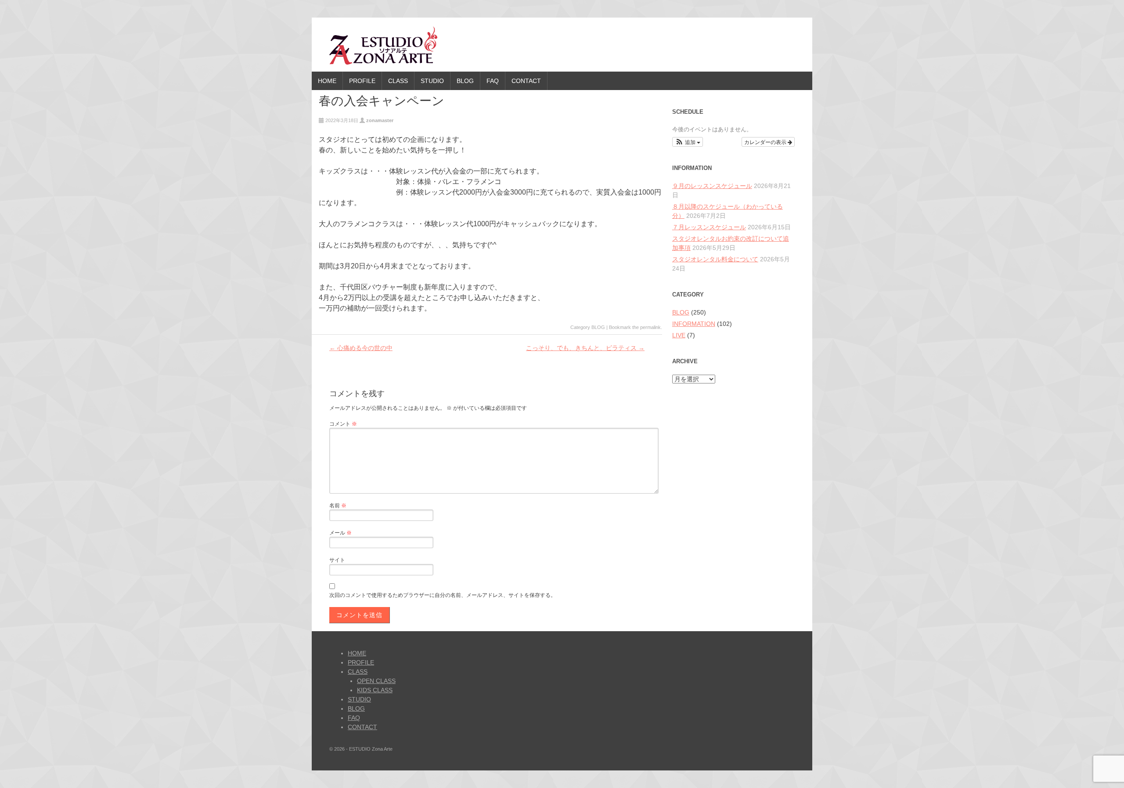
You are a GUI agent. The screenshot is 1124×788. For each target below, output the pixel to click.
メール (340, 533)
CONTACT (526, 80)
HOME (327, 80)
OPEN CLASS (376, 680)
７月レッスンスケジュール (709, 227)
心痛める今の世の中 (361, 347)
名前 (337, 505)
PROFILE (362, 80)
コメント (343, 424)
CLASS (398, 80)
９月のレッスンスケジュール (712, 185)
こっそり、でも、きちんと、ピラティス (585, 347)
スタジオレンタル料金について (715, 259)
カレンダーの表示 (766, 141)
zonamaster (379, 120)
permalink (650, 327)
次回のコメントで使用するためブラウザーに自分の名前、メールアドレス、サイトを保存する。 (442, 595)
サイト (337, 560)
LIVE (678, 335)
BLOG (465, 80)
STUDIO (432, 80)
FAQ (492, 80)
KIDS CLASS (375, 690)
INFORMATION (693, 323)
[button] (688, 141)
